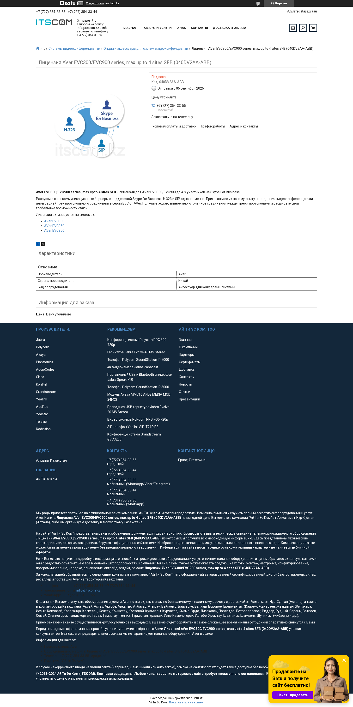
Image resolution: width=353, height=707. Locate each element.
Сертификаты (190, 362)
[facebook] (38, 245)
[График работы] (293, 28)
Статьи (184, 392)
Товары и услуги (157, 28)
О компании (188, 347)
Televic (41, 421)
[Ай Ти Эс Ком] (54, 27)
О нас (181, 28)
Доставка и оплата (229, 28)
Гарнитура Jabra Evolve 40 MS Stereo (136, 352)
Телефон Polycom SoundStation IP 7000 (138, 360)
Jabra (40, 340)
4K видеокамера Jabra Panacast (132, 367)
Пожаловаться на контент (187, 702)
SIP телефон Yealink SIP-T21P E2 (132, 427)
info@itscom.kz (88, 590)
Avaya (41, 355)
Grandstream (46, 392)
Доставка (187, 369)
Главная (130, 28)
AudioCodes (45, 369)
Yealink (41, 399)
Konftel (41, 384)
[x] (43, 245)
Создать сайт (95, 3)
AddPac (42, 407)
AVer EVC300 (54, 221)
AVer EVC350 (54, 226)
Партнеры (187, 355)
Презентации (189, 399)
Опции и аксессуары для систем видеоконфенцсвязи (145, 48)
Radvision (43, 429)
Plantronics (44, 362)
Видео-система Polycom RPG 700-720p (137, 419)
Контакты (199, 28)
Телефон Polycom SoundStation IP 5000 (138, 387)
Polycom (42, 347)
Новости (185, 384)
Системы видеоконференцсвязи (74, 48)
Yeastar (42, 414)
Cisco (40, 377)
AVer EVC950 (54, 230)
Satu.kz (198, 698)
